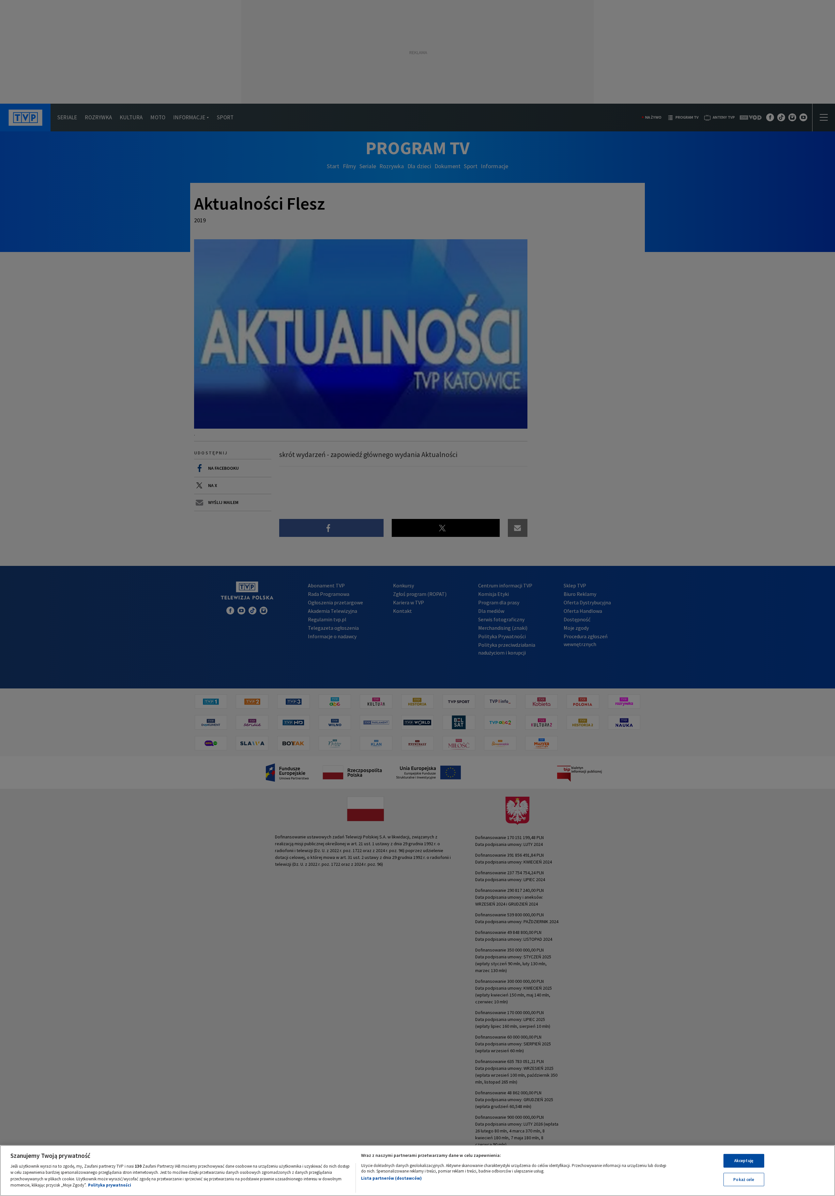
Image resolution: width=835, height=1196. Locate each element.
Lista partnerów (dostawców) (391, 1178)
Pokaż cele (743, 1179)
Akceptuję (743, 1160)
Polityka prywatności (109, 1185)
